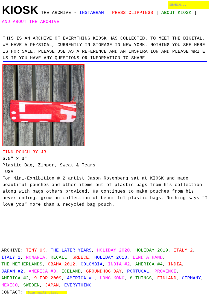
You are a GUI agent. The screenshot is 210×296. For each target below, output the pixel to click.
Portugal (138, 271)
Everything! (79, 285)
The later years (71, 250)
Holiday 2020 (113, 250)
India (175, 264)
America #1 (80, 278)
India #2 (119, 264)
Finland (166, 278)
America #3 (42, 271)
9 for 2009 (48, 278)
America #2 (15, 278)
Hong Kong (112, 278)
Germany (191, 278)
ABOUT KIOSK (176, 12)
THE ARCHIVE (56, 12)
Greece (80, 257)
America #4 (149, 264)
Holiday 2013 (110, 257)
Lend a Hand (148, 257)
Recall (59, 257)
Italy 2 (183, 250)
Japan (52, 285)
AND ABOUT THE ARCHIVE (30, 21)
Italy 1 (11, 257)
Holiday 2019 (151, 250)
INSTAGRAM (91, 12)
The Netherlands (21, 264)
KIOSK (20, 10)
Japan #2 (12, 271)
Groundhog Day (104, 271)
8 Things (141, 278)
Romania (35, 257)
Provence (165, 271)
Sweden (31, 285)
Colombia (92, 264)
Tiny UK (35, 250)
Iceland (71, 271)
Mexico (9, 285)
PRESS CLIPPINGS (132, 12)
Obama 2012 (61, 264)
